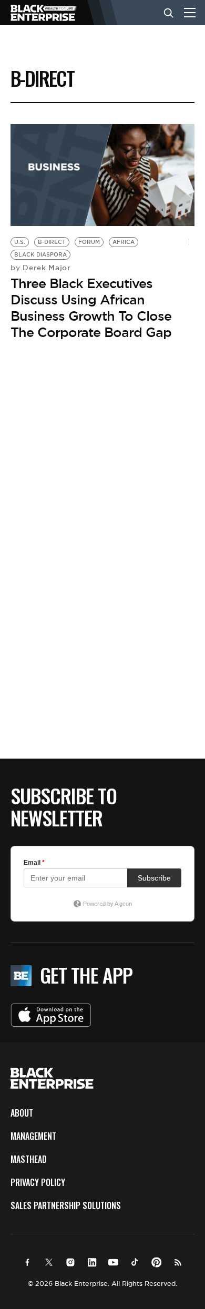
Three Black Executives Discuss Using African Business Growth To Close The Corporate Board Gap (91, 308)
